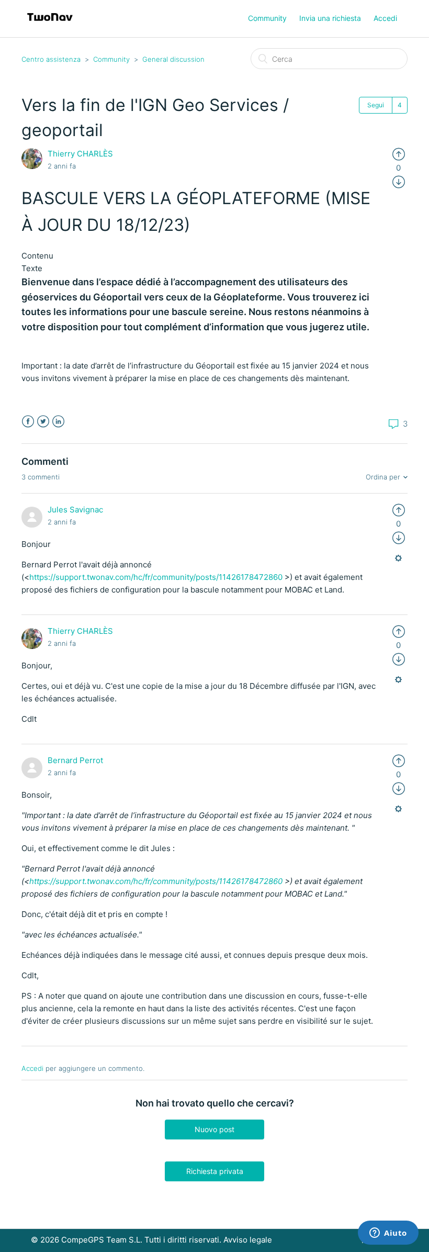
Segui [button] (375, 105)
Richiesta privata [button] (214, 1171)
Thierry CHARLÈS (80, 154)
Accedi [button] (385, 18)
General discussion (173, 59)
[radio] (398, 154)
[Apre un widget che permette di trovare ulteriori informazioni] (388, 1234)
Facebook (28, 421)
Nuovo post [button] (214, 1129)
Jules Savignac (75, 510)
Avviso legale (247, 1240)
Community (267, 18)
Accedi (32, 1068)
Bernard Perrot (75, 760)
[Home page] (49, 24)
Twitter (43, 421)
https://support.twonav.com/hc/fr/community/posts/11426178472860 (156, 577)
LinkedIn (58, 421)
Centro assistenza (51, 59)
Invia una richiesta (330, 18)
